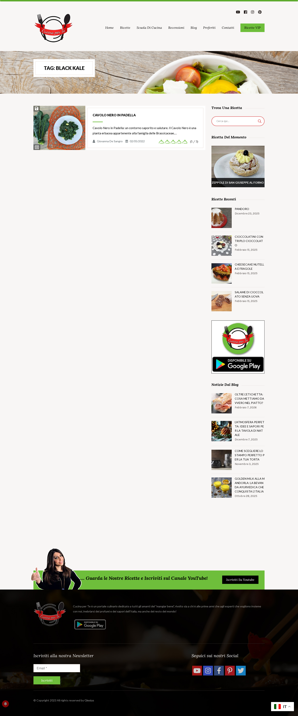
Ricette (125, 28)
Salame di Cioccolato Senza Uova (249, 294)
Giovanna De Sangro (110, 141)
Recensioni (176, 28)
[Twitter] (241, 670)
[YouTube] (197, 670)
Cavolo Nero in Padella (114, 115)
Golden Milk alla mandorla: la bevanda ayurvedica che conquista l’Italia (250, 485)
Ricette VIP (252, 28)
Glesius (89, 700)
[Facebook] (219, 670)
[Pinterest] (230, 670)
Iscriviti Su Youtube (240, 580)
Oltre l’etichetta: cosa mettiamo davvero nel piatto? (249, 399)
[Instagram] (208, 670)
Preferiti (209, 28)
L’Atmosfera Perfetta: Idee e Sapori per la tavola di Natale (249, 428)
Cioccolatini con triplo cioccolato (249, 241)
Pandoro (242, 209)
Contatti (228, 28)
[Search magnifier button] (260, 121)
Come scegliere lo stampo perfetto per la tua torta (250, 455)
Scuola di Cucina (149, 28)
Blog (194, 28)
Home (109, 28)
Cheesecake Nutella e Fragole (249, 266)
